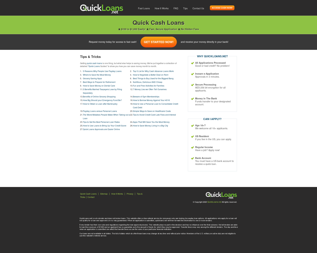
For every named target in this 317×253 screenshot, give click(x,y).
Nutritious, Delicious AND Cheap (147, 82)
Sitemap (104, 193)
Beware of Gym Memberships (146, 96)
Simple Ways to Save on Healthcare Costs (152, 111)
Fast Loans (144, 8)
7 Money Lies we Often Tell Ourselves (150, 89)
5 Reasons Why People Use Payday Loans (102, 71)
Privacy (130, 193)
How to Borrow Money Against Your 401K (151, 100)
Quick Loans (94, 66)
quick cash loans (94, 63)
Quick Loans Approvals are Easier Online (101, 129)
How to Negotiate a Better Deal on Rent (150, 74)
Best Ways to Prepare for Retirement (99, 82)
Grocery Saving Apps (92, 78)
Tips (185, 8)
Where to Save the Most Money (97, 74)
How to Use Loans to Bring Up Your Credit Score (104, 125)
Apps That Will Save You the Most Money (151, 121)
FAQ (176, 8)
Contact (91, 197)
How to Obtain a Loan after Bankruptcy (100, 103)
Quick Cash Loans (88, 193)
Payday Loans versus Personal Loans (100, 111)
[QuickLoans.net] (101, 8)
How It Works (162, 8)
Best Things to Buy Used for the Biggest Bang (153, 78)
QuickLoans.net (214, 201)
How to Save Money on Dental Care (99, 85)
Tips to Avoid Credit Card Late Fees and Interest (154, 114)
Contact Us (198, 8)
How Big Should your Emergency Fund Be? (102, 100)
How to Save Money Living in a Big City (150, 125)
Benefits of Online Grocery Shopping (99, 96)
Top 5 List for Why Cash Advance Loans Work (153, 71)
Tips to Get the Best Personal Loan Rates (101, 121)
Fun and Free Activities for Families (148, 85)
